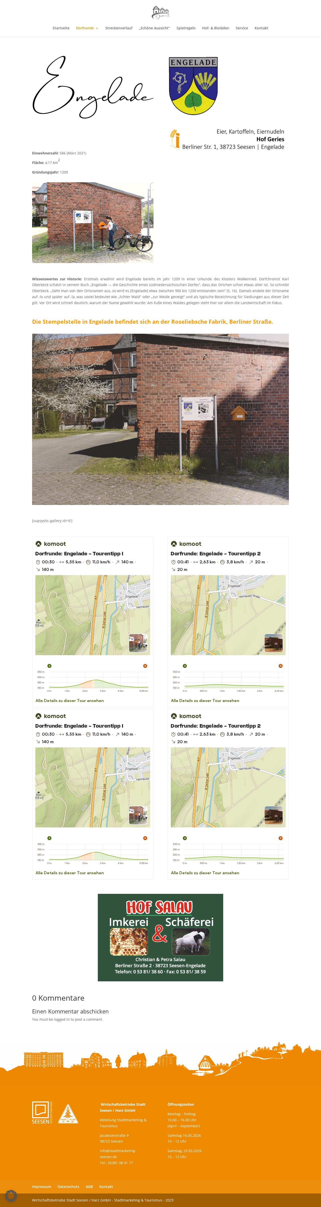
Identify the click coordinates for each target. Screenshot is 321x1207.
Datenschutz (68, 1186)
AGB (89, 1186)
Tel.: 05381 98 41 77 (116, 1162)
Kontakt (106, 1186)
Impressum (41, 1186)
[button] (11, 1196)
